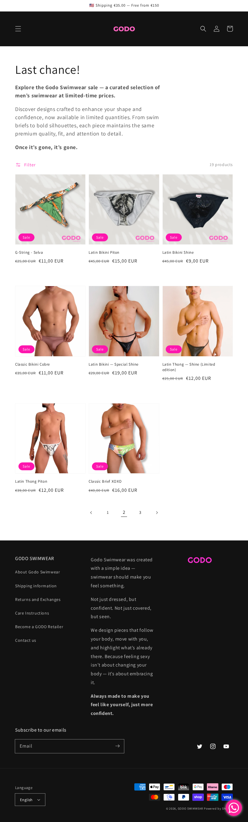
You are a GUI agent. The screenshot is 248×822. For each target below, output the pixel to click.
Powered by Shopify (218, 809)
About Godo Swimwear (37, 572)
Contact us (25, 640)
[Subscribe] (117, 746)
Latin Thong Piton (31, 481)
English (26, 799)
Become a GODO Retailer (39, 626)
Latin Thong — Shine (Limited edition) (188, 367)
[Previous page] (91, 512)
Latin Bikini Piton (104, 252)
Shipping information (36, 586)
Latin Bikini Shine (178, 252)
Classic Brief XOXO (105, 481)
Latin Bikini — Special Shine (114, 364)
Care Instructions (32, 613)
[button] (18, 28)
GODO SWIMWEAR (190, 809)
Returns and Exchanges (38, 599)
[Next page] (156, 512)
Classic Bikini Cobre (32, 364)
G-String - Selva (29, 252)
